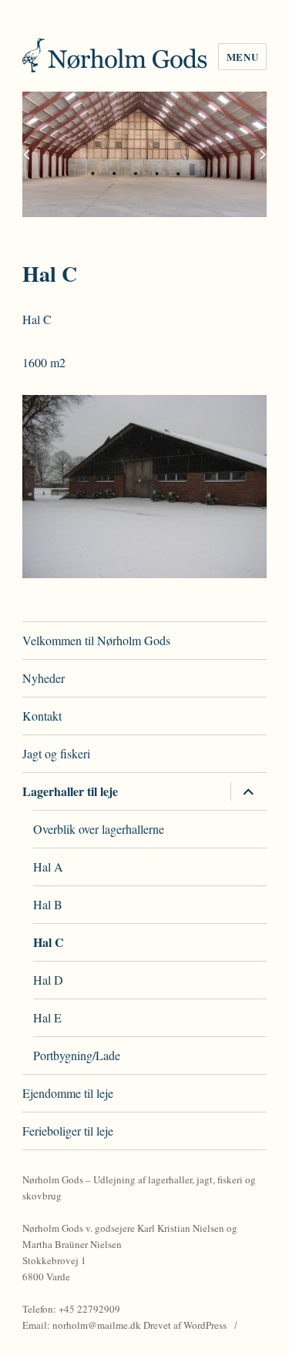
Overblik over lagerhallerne (98, 829)
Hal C (48, 942)
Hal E (47, 1017)
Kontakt (42, 716)
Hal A (48, 866)
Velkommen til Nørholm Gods (96, 640)
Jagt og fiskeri (56, 753)
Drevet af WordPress (185, 1325)
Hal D (48, 980)
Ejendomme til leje (67, 1093)
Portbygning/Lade (76, 1055)
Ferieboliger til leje (67, 1130)
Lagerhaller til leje (70, 791)
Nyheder (43, 678)
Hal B (47, 904)
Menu (242, 56)
